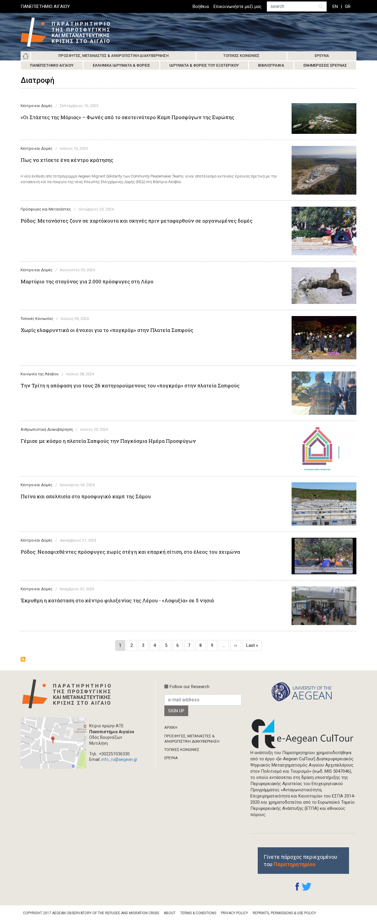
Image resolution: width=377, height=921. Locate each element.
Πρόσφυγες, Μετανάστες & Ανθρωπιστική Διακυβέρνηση (113, 55)
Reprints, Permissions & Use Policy (284, 913)
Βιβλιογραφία (271, 65)
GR (347, 6)
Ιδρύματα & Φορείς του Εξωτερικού (204, 65)
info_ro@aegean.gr (119, 759)
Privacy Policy (234, 913)
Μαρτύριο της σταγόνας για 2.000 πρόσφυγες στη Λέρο (87, 281)
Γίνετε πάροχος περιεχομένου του (300, 860)
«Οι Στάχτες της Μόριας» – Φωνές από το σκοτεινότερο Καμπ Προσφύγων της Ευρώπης (127, 117)
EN (335, 6)
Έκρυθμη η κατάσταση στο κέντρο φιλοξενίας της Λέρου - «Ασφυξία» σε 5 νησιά (117, 600)
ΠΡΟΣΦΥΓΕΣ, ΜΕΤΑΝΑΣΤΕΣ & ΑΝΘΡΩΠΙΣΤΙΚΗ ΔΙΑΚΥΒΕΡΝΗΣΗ (191, 739)
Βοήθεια (201, 6)
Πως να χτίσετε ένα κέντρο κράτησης (67, 160)
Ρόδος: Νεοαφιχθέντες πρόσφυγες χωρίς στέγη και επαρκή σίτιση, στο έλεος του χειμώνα (130, 552)
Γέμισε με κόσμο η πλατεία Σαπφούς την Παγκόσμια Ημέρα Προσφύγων (108, 441)
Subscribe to (23, 659)
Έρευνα (322, 55)
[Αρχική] (70, 32)
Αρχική (25, 56)
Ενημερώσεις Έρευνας (325, 65)
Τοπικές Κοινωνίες (241, 55)
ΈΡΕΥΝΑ (171, 758)
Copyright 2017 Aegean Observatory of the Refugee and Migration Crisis (91, 913)
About (170, 913)
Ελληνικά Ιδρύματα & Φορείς (121, 65)
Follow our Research (189, 686)
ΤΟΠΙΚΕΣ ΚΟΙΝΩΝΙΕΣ (181, 749)
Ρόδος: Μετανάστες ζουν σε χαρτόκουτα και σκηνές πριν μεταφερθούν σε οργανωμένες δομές (136, 220)
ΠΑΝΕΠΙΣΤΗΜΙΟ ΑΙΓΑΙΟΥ (45, 6)
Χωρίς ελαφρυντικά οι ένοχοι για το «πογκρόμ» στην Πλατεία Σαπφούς (107, 330)
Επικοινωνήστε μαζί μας (238, 6)
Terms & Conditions (198, 913)
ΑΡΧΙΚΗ (170, 727)
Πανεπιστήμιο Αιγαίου (52, 65)
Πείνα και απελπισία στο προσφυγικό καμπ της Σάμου (86, 496)
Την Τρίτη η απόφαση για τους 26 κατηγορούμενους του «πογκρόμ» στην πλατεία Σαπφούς (130, 385)
